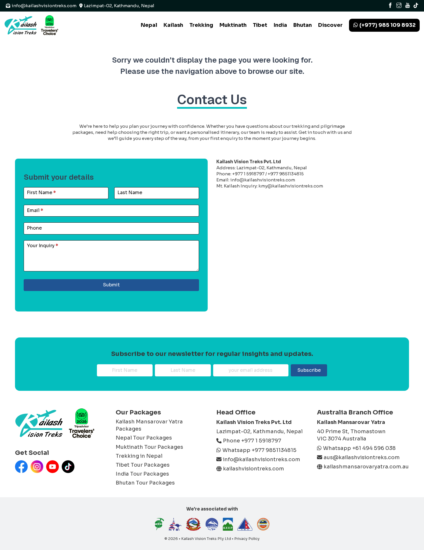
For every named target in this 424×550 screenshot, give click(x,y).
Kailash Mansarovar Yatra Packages (149, 425)
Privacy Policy (247, 538)
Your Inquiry (42, 246)
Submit (111, 285)
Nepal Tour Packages (144, 438)
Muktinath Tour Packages (149, 447)
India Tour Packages (142, 474)
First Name (41, 192)
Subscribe (309, 370)
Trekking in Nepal (139, 456)
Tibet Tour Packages (143, 465)
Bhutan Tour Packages (145, 483)
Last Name (129, 192)
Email (35, 210)
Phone (34, 228)
